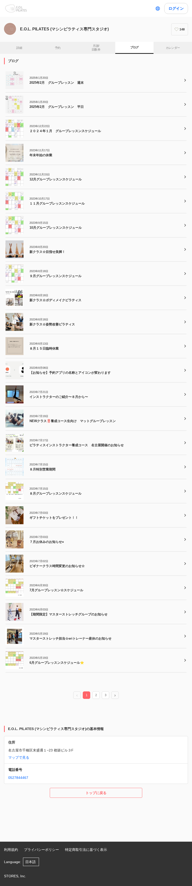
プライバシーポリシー (41, 850)
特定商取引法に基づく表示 (86, 850)
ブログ (134, 47)
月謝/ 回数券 (96, 48)
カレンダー (173, 48)
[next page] (115, 695)
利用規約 (11, 850)
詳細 (19, 48)
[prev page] (77, 695)
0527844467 (18, 778)
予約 (57, 48)
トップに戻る (96, 793)
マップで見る (18, 757)
